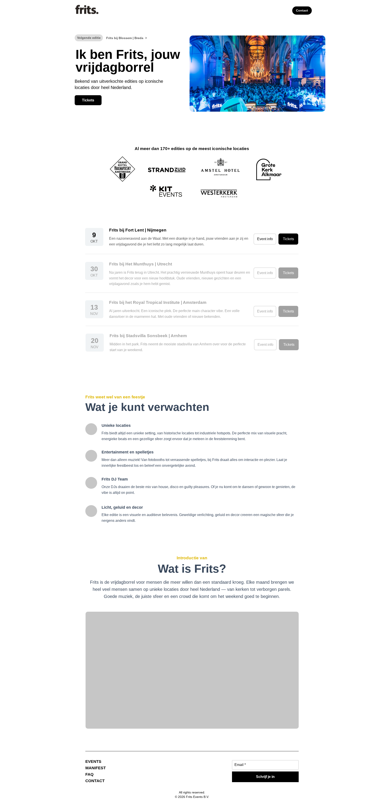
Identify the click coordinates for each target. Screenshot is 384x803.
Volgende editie (89, 38)
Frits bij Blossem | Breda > (126, 38)
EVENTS (93, 761)
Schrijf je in (265, 777)
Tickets (88, 100)
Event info (265, 239)
